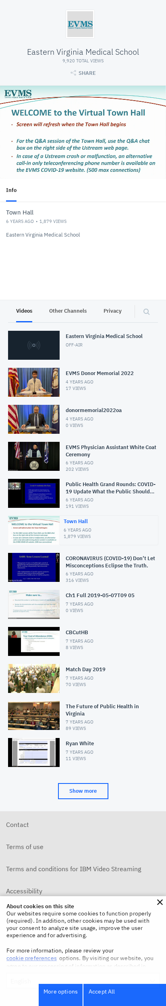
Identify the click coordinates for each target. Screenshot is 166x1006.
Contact (17, 824)
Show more (83, 790)
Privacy (113, 310)
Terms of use (25, 847)
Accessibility (24, 891)
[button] (160, 902)
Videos (24, 310)
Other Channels (68, 310)
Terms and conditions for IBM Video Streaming (73, 869)
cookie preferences (31, 958)
